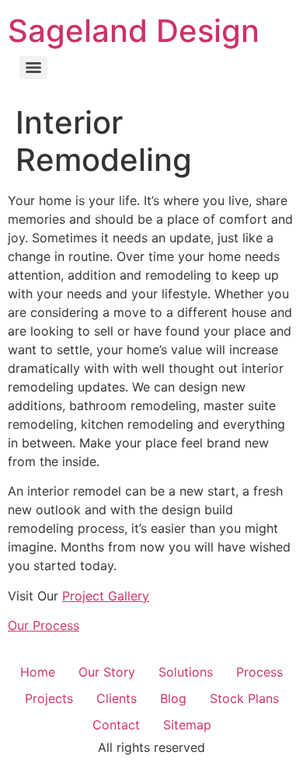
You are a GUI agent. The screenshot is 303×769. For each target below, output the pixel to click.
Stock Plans (244, 698)
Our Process (43, 625)
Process (259, 672)
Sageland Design (133, 31)
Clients (116, 698)
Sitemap (187, 724)
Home (37, 672)
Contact (116, 724)
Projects (49, 698)
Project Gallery (105, 596)
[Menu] (33, 67)
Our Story (106, 672)
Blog (173, 698)
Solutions (185, 672)
